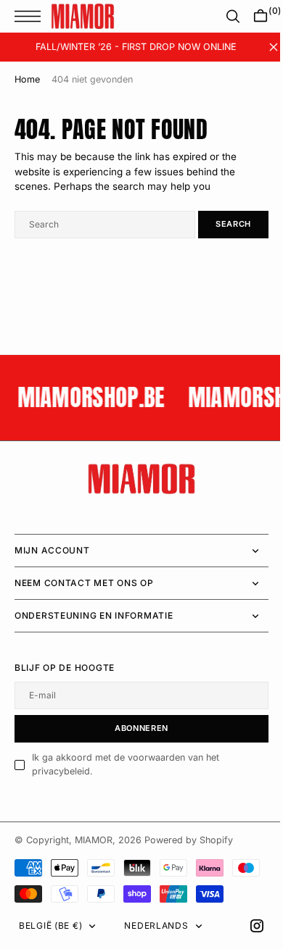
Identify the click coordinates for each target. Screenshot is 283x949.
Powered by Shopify (188, 840)
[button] (31, 16)
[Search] (222, 16)
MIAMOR (93, 840)
